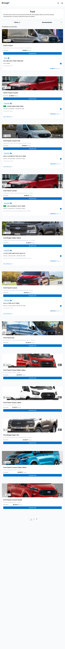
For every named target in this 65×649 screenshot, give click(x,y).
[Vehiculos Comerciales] (6, 3)
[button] (56, 68)
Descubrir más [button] (32, 53)
